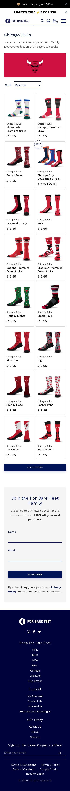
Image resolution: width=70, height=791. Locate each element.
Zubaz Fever (14, 175)
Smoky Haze (14, 405)
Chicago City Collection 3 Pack (48, 177)
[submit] (59, 752)
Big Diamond (45, 449)
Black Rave (44, 315)
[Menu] (63, 21)
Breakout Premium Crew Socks (49, 269)
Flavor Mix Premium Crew (16, 129)
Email (12, 550)
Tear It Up (13, 449)
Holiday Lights (15, 315)
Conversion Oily (16, 223)
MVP (40, 223)
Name (12, 532)
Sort (8, 85)
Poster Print (45, 405)
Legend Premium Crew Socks (17, 269)
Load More (35, 467)
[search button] (42, 21)
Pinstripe (12, 360)
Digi (39, 360)
